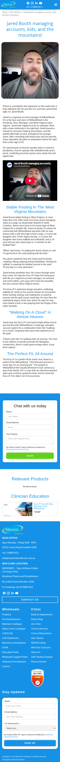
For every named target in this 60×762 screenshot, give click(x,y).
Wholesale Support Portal (14, 657)
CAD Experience (10, 638)
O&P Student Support (41, 657)
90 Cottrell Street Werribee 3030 (18, 582)
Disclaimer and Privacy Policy (17, 449)
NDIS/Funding (38, 643)
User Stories (37, 638)
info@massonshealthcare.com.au (18, 558)
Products (6, 614)
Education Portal (10, 652)
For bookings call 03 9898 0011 (17, 587)
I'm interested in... (12, 723)
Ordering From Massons (14, 661)
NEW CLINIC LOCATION (15, 563)
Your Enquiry (12, 434)
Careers (6, 666)
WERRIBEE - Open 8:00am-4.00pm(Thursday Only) (20, 570)
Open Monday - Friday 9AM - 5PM (19, 542)
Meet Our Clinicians (41, 647)
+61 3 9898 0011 (34, 6)
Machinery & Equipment (14, 643)
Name (9, 412)
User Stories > (16, 12)
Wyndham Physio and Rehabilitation (20, 576)
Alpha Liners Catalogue (14, 628)
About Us (35, 652)
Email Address (12, 422)
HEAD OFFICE (9, 538)
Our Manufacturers (11, 619)
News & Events (38, 661)
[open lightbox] (30, 70)
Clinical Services (39, 628)
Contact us (30, 600)
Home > (5, 12)
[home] (7, 5)
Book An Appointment (41, 614)
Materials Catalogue (12, 624)
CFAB (5, 647)
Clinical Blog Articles (41, 633)
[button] (56, 4)
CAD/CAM (7, 633)
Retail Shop (37, 619)
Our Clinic (36, 624)
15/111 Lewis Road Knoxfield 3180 (19, 547)
